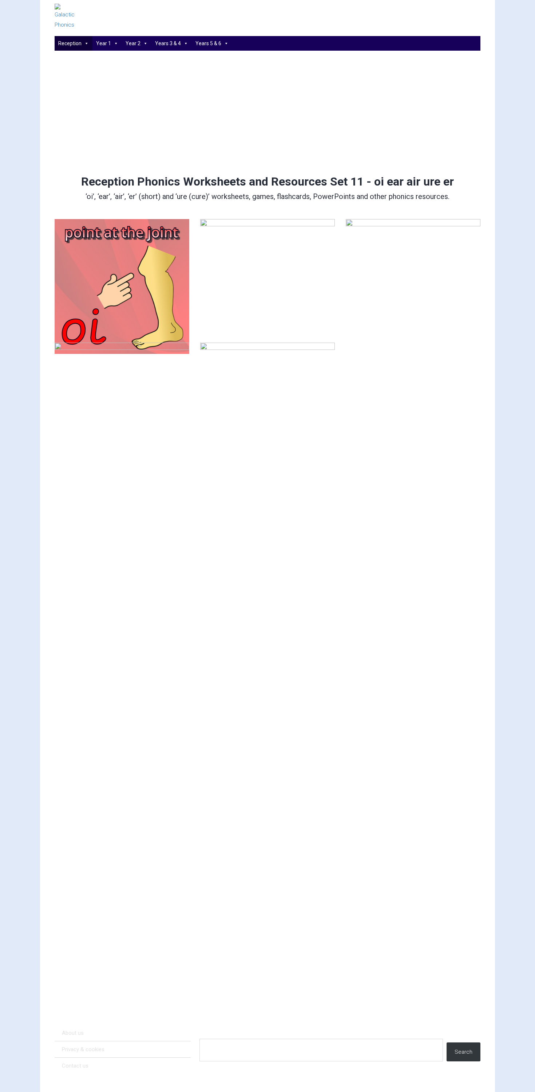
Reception (70, 43)
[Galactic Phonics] (78, 17)
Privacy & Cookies (83, 1049)
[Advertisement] (267, 113)
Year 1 (103, 43)
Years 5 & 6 (208, 43)
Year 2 (133, 43)
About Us (73, 1033)
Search (463, 1052)
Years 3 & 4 (168, 43)
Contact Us (75, 1065)
